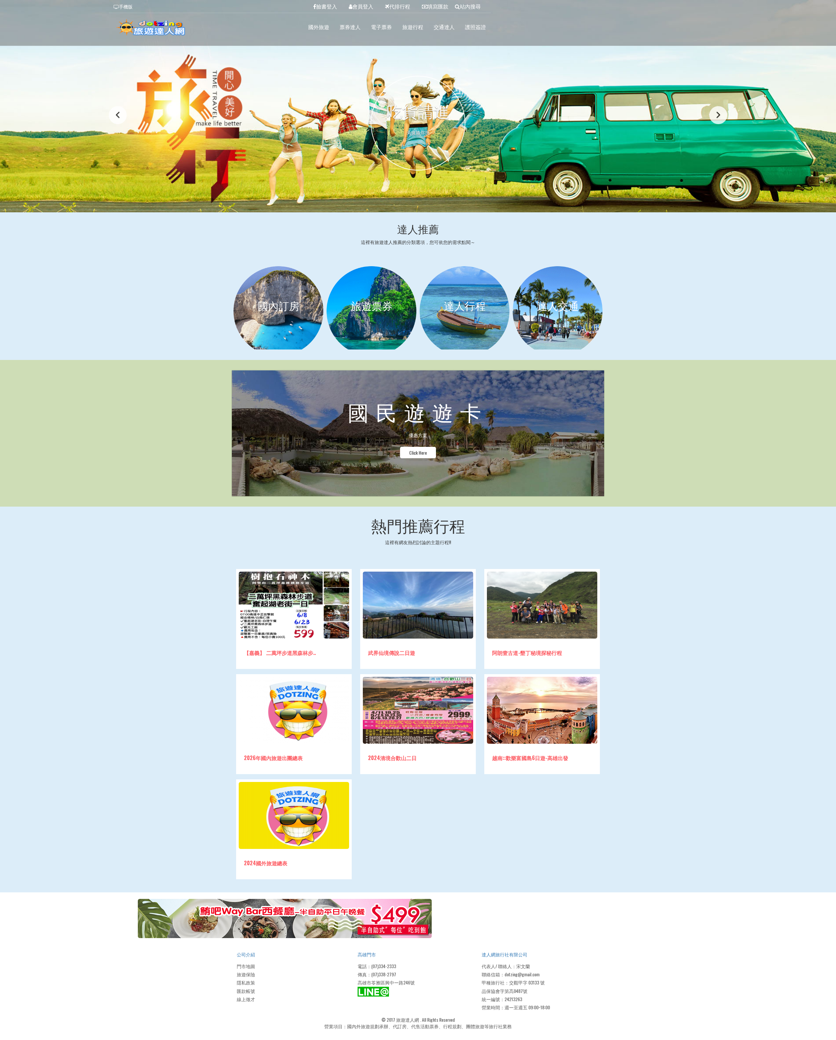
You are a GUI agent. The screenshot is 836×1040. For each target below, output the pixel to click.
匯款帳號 (246, 990)
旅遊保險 (246, 974)
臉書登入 (326, 6)
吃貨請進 (418, 111)
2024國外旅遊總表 (265, 863)
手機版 (126, 6)
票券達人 (350, 27)
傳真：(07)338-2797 (377, 974)
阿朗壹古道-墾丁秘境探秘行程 (527, 653)
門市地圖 (246, 966)
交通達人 (444, 27)
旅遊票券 (372, 305)
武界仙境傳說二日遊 (391, 653)
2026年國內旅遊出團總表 (273, 758)
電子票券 (381, 27)
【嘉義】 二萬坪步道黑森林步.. (280, 653)
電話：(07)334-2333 (377, 966)
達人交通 (558, 305)
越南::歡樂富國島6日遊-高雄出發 (530, 758)
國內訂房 (278, 305)
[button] (118, 115)
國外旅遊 (318, 27)
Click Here (418, 452)
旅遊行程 (412, 27)
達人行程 (465, 305)
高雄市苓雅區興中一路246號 (386, 982)
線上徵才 (246, 999)
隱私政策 (246, 982)
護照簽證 (475, 27)
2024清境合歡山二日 (392, 758)
